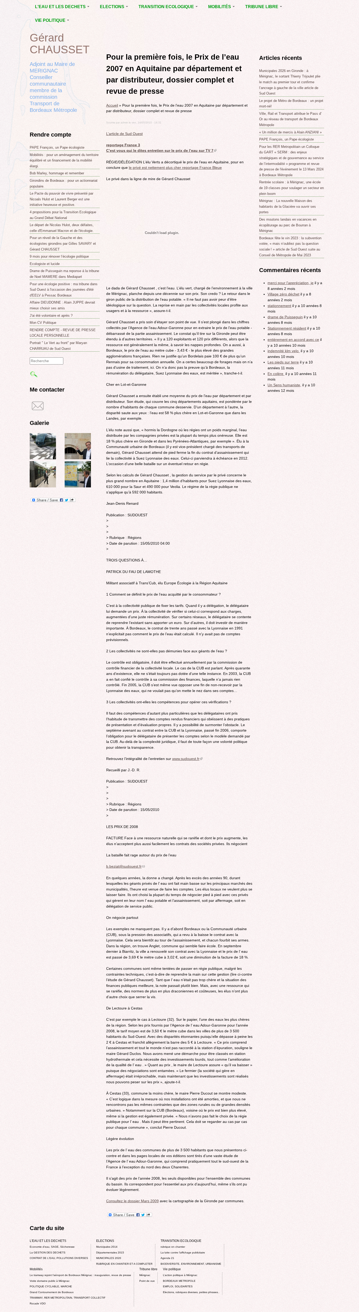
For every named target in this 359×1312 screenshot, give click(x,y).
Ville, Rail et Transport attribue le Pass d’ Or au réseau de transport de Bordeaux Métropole (290, 119)
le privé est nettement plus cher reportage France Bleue (175, 167)
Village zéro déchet (283, 294)
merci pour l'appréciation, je (291, 283)
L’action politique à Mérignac (180, 1275)
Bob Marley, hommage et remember (57, 173)
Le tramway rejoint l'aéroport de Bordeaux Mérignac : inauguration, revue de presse (80, 1275)
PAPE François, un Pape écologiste (57, 147)
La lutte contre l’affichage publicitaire (183, 1252)
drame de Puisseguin (285, 317)
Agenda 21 (167, 1258)
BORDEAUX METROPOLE (179, 1280)
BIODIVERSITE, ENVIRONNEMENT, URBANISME (191, 1263)
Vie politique (50, 20)
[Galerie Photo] (43, 458)
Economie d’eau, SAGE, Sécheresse (52, 1246)
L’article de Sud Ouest (124, 134)
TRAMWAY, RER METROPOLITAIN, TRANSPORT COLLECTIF (67, 1297)
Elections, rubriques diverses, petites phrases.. (191, 1292)
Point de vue (147, 1280)
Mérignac (144, 1275)
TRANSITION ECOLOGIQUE (167, 6)
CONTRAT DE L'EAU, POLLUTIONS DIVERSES (59, 1258)
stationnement (279, 306)
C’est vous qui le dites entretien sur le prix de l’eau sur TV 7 (161, 150)
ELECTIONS (112, 6)
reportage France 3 (123, 145)
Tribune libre (262, 6)
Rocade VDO (38, 1303)
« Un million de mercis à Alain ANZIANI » (290, 132)
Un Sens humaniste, (284, 385)
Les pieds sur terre (283, 362)
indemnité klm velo (284, 351)
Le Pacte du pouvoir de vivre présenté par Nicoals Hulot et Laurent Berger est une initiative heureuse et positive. (61, 199)
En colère (276, 374)
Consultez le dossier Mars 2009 (132, 1201)
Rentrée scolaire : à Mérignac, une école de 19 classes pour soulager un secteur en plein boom (291, 187)
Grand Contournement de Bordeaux (52, 1292)
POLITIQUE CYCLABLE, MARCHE (51, 1286)
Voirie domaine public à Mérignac (50, 1280)
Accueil (112, 105)
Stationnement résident (287, 328)
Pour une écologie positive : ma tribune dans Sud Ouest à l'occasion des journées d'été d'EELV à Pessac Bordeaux (64, 289)
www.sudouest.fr (187, 759)
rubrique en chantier (173, 1246)
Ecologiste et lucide (45, 264)
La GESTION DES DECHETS (47, 1252)
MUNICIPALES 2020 (108, 1258)
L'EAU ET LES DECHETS (61, 6)
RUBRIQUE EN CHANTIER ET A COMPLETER (124, 1263)
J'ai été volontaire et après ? (51, 315)
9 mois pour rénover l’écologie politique (59, 256)
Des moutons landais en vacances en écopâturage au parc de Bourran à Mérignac (287, 225)
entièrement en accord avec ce (293, 339)
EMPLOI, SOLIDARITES (178, 1286)
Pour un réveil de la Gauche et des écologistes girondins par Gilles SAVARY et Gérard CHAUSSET (63, 243)
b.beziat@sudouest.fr (125, 866)
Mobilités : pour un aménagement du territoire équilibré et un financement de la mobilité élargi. (64, 160)
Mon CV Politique (43, 323)
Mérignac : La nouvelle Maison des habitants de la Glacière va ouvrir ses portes (287, 206)
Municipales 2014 (106, 1246)
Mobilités (220, 6)
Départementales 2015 (110, 1252)
